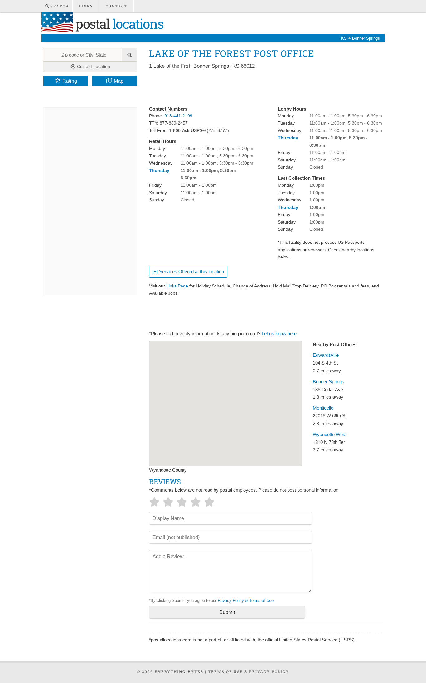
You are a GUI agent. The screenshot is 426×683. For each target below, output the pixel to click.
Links (86, 6)
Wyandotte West (329, 434)
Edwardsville (326, 355)
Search (59, 6)
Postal (118, 23)
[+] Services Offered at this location (188, 271)
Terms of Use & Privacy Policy (248, 671)
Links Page (177, 285)
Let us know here (279, 333)
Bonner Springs (328, 381)
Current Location (93, 66)
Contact (116, 6)
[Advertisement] (262, 88)
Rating (69, 81)
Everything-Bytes (179, 671)
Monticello (323, 407)
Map (118, 81)
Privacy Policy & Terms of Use (246, 600)
